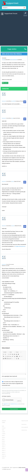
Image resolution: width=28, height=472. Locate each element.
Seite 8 (3, 441)
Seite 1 (4, 428)
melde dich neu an (14, 403)
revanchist (13, 225)
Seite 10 (3, 445)
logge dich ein (6, 403)
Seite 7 (3, 439)
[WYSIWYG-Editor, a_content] (14, 366)
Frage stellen (11, 49)
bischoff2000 (13, 101)
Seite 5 (3, 435)
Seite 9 (3, 443)
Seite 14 (3, 452)
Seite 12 (3, 448)
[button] (6, 352)
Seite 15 (3, 454)
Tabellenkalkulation (13, 59)
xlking (12, 118)
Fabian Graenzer (22, 467)
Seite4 (4, 433)
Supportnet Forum (10, 13)
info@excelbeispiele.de (20, 246)
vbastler (12, 181)
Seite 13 (3, 450)
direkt (3, 458)
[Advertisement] (14, 30)
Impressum (23, 424)
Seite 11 (3, 446)
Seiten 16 (4, 456)
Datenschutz (24, 430)
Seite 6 (3, 437)
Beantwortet (4, 101)
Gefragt (3, 59)
